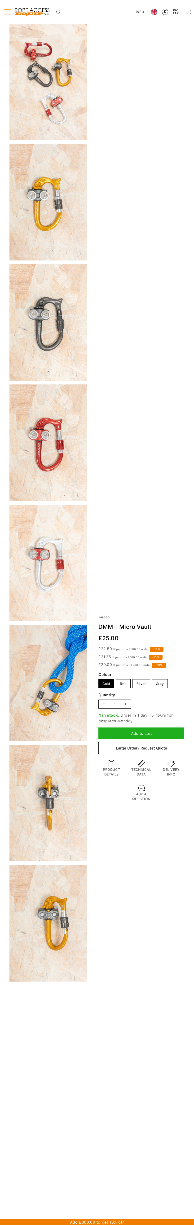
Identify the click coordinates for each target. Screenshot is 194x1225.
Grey (160, 684)
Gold (106, 684)
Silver (141, 684)
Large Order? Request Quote (141, 748)
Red (123, 684)
